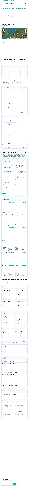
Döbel (16, 54)
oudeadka (17, 249)
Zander (16, 55)
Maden (10, 275)
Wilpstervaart (10, 249)
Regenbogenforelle (6, 222)
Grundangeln (17, 237)
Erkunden (3, 3)
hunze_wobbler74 (6, 224)
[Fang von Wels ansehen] (21, 220)
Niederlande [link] (11, 3)
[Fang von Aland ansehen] (8, 258)
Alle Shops (24, 341)
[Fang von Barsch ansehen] (21, 258)
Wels (17, 222)
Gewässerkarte (7, 3)
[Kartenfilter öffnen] (3, 27)
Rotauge (17, 209)
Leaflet (8, 38)
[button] (3, 29)
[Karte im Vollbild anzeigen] (25, 31)
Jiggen (17, 275)
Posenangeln (5, 250)
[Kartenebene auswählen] (25, 29)
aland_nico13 (17, 274)
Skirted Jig (10, 212)
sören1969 (5, 249)
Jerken (4, 212)
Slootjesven (3, 54)
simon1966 (17, 224)
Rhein (9, 211)
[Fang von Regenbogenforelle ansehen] (8, 220)
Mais (22, 212)
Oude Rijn (23, 249)
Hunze (10, 224)
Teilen (26, 3)
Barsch (17, 272)
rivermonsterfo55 (6, 211)
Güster (5, 234)
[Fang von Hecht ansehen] (8, 208)
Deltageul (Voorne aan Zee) (5, 56)
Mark (22, 211)
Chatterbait (23, 275)
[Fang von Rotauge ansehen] (21, 208)
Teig (9, 250)
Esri (11, 38)
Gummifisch (23, 225)
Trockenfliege (17, 250)
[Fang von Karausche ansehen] (21, 233)
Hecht (5, 209)
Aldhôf (2, 55)
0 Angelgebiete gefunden (23, 27)
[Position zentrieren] (25, 32)
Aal (15, 56)
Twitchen (5, 225)
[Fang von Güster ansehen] (8, 233)
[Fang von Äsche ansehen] (21, 245)
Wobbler (10, 225)
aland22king (17, 211)
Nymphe (5, 237)
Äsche (17, 247)
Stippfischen (17, 212)
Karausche (17, 234)
